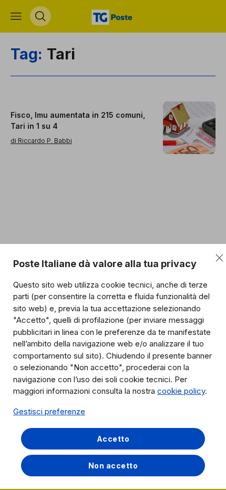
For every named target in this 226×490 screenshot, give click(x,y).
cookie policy (181, 391)
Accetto (113, 438)
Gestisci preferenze (49, 411)
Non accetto (113, 465)
